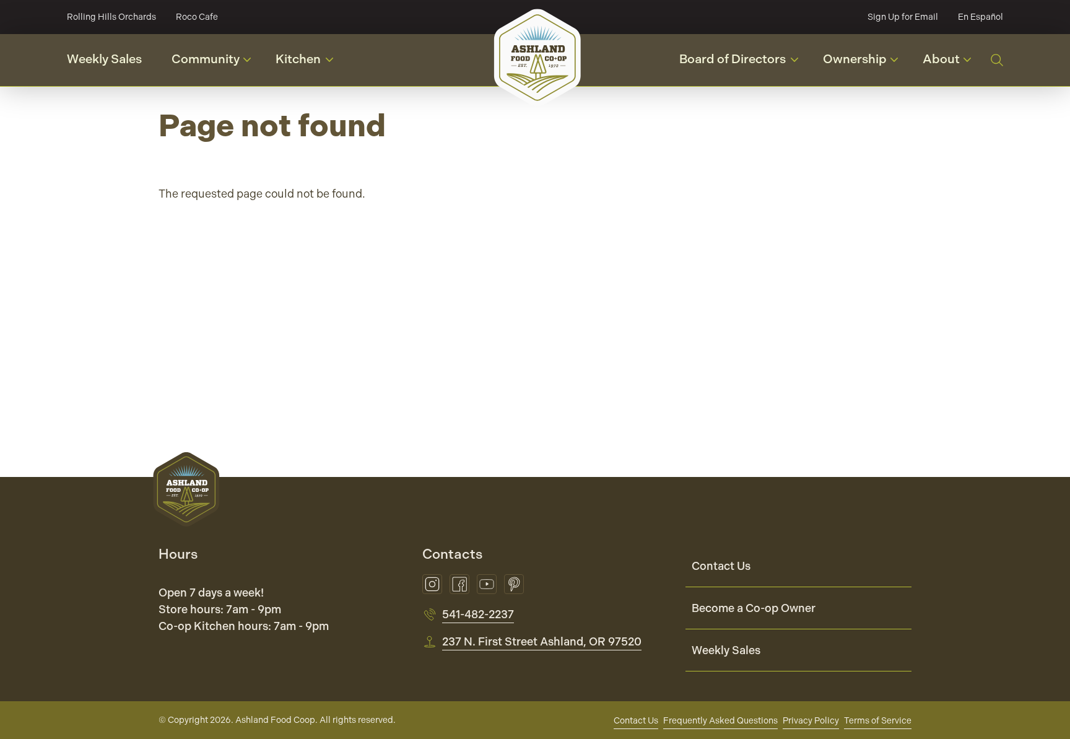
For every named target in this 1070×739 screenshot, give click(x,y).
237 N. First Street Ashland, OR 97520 (542, 641)
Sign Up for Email (903, 17)
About (951, 63)
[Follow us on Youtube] (487, 584)
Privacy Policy (811, 720)
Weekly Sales (104, 59)
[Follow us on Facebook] (459, 584)
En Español (980, 17)
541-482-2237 (478, 614)
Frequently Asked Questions (720, 720)
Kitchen (309, 63)
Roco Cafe (197, 17)
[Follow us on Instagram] (432, 584)
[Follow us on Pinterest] (514, 584)
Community (216, 63)
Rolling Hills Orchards (111, 17)
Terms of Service (877, 720)
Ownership (865, 63)
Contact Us (721, 565)
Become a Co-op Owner (754, 607)
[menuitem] (798, 566)
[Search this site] (997, 60)
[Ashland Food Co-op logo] (537, 57)
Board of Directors (743, 63)
